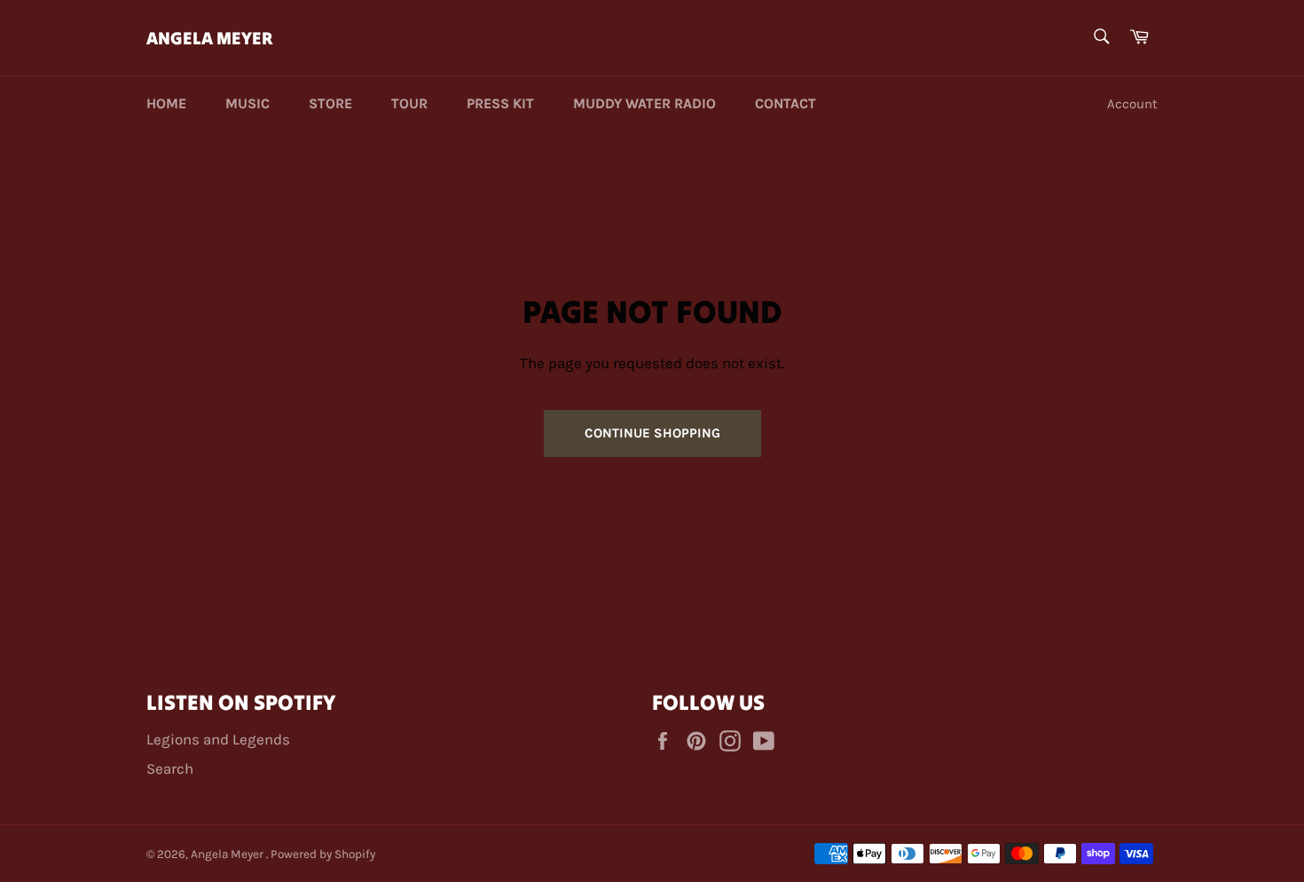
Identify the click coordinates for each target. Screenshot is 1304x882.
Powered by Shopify (323, 854)
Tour (409, 103)
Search (169, 768)
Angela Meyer (209, 38)
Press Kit (500, 103)
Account (1132, 104)
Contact (785, 103)
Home (166, 103)
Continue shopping (652, 433)
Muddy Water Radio (644, 103)
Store (330, 103)
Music (247, 103)
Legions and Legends (218, 739)
